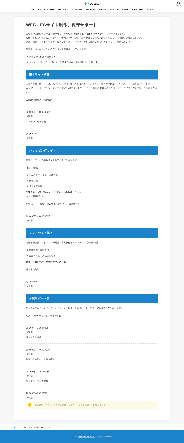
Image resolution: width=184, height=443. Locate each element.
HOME (18, 427)
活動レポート (77, 9)
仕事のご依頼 (137, 9)
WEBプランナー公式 (86, 437)
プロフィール (62, 9)
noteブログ (114, 9)
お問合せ (150, 9)
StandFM (102, 9)
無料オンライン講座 (46, 9)
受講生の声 (90, 9)
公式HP (125, 9)
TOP (32, 9)
